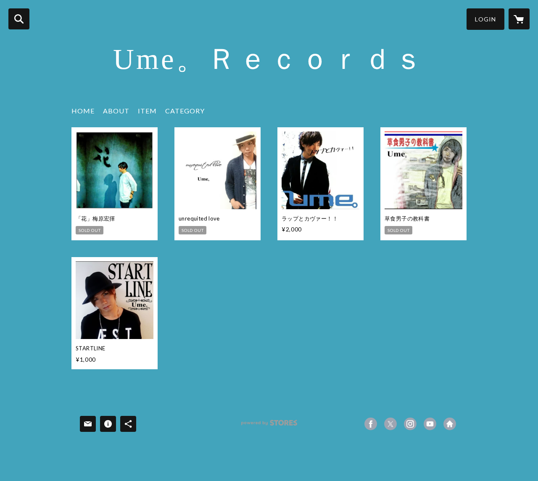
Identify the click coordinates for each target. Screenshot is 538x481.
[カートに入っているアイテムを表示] (519, 18)
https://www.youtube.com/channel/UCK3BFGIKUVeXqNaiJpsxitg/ (430, 424)
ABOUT (116, 111)
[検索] (18, 18)
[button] (485, 19)
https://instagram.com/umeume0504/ (410, 424)
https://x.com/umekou (390, 424)
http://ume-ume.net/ (449, 424)
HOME (83, 111)
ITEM (147, 111)
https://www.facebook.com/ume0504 (370, 424)
